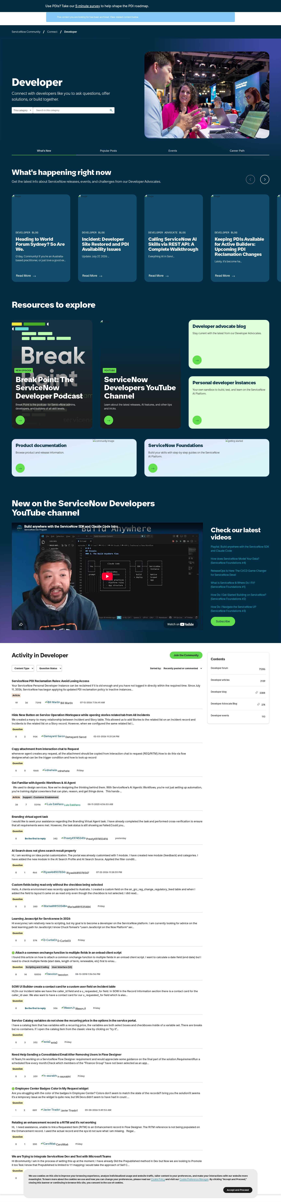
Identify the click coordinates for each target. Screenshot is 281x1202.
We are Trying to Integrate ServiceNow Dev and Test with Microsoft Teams (61, 1156)
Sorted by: (155, 668)
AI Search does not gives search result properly (44, 851)
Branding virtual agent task (30, 817)
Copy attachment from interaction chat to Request (45, 749)
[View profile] (52, 703)
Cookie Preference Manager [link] (194, 1179)
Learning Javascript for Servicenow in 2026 (41, 918)
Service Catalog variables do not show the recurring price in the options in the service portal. (74, 1020)
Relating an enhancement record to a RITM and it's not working (54, 1122)
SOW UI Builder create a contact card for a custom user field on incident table (64, 986)
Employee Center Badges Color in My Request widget (51, 1088)
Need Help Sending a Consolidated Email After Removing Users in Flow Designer (66, 1054)
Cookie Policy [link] (158, 1179)
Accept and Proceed (238, 1190)
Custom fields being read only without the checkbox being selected (57, 885)
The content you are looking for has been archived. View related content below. (97, 17)
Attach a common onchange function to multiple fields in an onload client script (68, 952)
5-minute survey (87, 6)
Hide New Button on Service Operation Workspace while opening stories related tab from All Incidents (81, 715)
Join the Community (186, 655)
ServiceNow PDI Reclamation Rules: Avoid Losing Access (50, 681)
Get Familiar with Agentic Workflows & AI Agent (44, 783)
